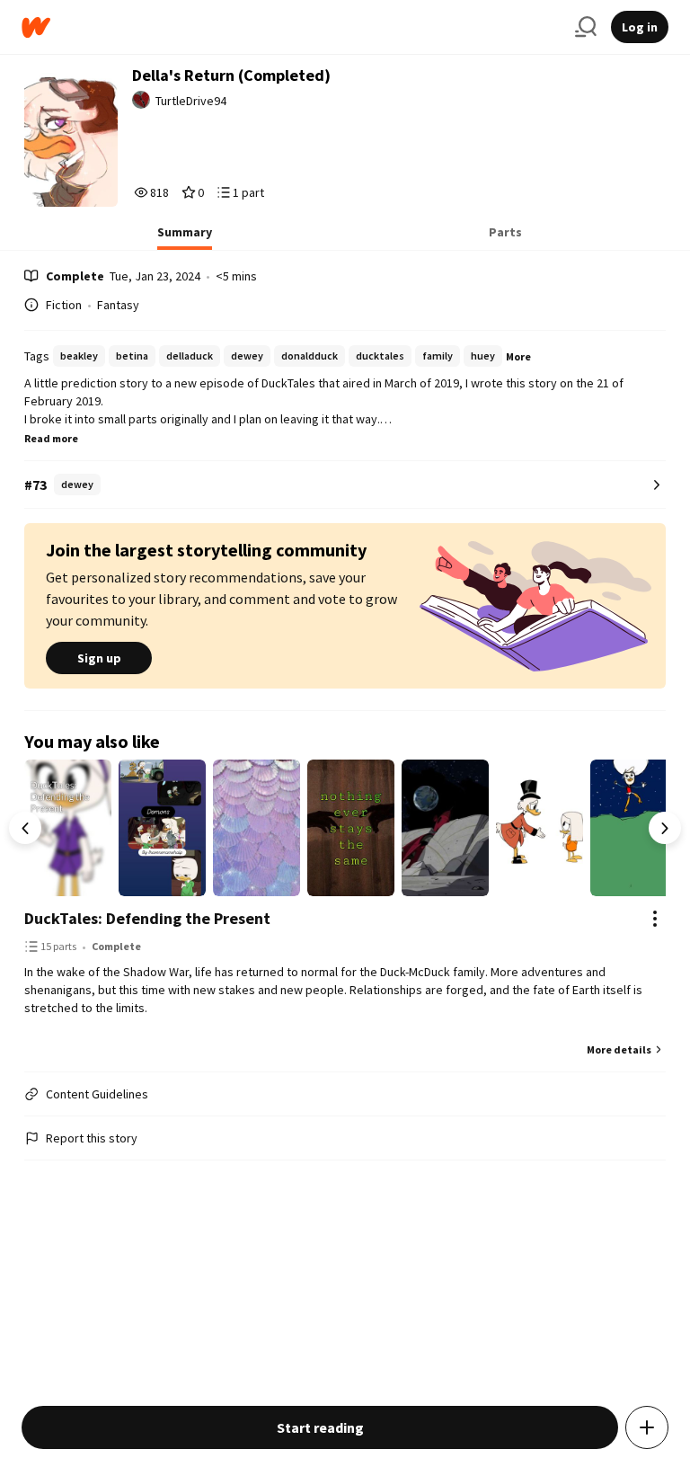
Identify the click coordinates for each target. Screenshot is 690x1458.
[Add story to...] (646, 1427)
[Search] (586, 27)
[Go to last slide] (25, 828)
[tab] (184, 237)
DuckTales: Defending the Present (147, 918)
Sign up (99, 658)
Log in (640, 27)
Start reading (320, 1427)
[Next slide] (665, 828)
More (518, 356)
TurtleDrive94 (190, 101)
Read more (51, 438)
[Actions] (655, 918)
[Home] (291, 27)
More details (619, 1049)
